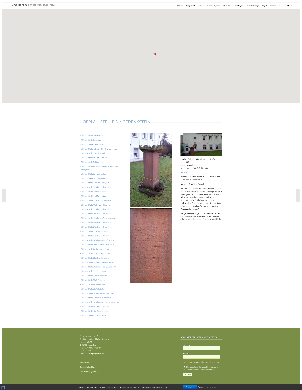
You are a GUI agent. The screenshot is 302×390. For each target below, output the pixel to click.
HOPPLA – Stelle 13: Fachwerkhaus (94, 191)
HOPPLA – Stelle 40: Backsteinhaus (94, 311)
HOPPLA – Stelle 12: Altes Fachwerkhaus (96, 187)
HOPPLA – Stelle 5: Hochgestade (93, 153)
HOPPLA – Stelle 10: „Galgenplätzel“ (94, 178)
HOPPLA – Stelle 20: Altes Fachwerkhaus (96, 222)
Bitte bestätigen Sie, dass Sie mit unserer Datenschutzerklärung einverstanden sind (200, 368)
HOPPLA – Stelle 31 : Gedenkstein (93, 271)
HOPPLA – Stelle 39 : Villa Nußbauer (94, 306)
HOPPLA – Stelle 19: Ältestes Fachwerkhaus (97, 218)
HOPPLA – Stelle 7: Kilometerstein (93, 162)
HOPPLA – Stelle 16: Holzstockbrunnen (95, 205)
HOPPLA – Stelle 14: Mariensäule (93, 196)
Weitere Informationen (207, 387)
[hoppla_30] (4, 195)
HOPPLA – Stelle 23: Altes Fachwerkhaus (96, 236)
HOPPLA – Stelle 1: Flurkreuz (91, 135)
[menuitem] (180, 5)
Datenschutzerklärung (88, 367)
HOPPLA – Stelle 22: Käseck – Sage (93, 231)
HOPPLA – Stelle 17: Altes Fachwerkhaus (96, 209)
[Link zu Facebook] (292, 5)
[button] (155, 54)
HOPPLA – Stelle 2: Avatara (90, 140)
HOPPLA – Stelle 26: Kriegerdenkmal (94, 249)
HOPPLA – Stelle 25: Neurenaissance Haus (97, 244)
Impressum (84, 362)
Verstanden (190, 387)
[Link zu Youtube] (288, 5)
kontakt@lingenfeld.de (95, 353)
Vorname (187, 345)
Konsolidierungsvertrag (89, 371)
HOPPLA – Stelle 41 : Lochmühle (93, 315)
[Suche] (280, 5)
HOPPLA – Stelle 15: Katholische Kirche (95, 200)
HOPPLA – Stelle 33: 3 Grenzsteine (93, 280)
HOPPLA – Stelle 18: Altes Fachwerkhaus (96, 214)
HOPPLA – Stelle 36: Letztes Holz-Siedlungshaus (99, 293)
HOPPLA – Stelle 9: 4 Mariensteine (93, 174)
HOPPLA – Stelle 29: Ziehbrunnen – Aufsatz (97, 262)
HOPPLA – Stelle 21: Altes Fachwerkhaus (96, 227)
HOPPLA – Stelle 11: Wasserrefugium (95, 182)
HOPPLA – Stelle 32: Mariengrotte (93, 275)
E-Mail (186, 353)
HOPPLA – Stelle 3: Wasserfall (92, 144)
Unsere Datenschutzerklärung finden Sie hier (201, 362)
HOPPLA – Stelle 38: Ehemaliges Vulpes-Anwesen (99, 302)
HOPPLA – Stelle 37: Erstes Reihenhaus (95, 297)
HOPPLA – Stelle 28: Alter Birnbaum (94, 258)
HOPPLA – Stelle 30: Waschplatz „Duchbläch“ (98, 267)
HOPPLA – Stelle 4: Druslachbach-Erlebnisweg (98, 149)
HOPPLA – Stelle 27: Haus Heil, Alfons (95, 253)
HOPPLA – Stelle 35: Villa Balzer (92, 289)
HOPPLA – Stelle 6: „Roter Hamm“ (93, 157)
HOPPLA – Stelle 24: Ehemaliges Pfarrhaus (97, 240)
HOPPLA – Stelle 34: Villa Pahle (92, 284)
